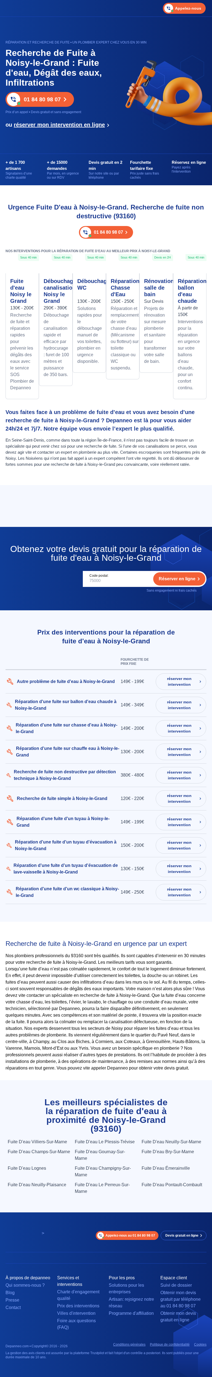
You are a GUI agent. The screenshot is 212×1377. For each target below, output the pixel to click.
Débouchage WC (89, 284)
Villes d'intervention (76, 1313)
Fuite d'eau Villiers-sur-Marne (37, 1141)
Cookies (200, 1344)
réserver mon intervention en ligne (59, 125)
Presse (12, 1300)
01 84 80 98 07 (42, 99)
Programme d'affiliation (131, 1313)
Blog (10, 1292)
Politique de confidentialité (170, 1344)
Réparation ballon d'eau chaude (190, 291)
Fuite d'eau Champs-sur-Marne (39, 1151)
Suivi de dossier (176, 1285)
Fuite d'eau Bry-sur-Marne (168, 1151)
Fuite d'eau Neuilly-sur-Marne (171, 1141)
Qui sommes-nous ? (25, 1285)
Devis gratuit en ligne (181, 1235)
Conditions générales (129, 1344)
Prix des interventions (78, 1305)
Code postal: (98, 576)
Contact (13, 1307)
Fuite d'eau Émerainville (166, 1168)
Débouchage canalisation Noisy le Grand (56, 291)
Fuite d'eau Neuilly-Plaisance (37, 1184)
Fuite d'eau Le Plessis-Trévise (105, 1141)
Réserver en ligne (177, 578)
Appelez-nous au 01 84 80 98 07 (130, 1235)
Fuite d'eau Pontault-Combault (172, 1184)
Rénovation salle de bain (156, 287)
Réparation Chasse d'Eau (123, 287)
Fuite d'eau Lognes (27, 1168)
